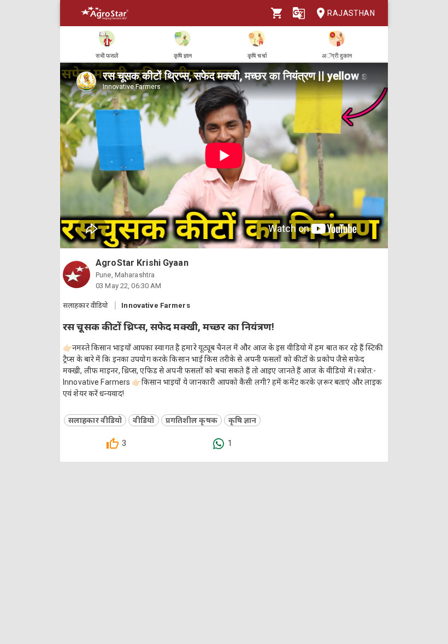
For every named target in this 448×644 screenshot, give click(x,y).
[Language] (299, 13)
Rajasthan (351, 13)
